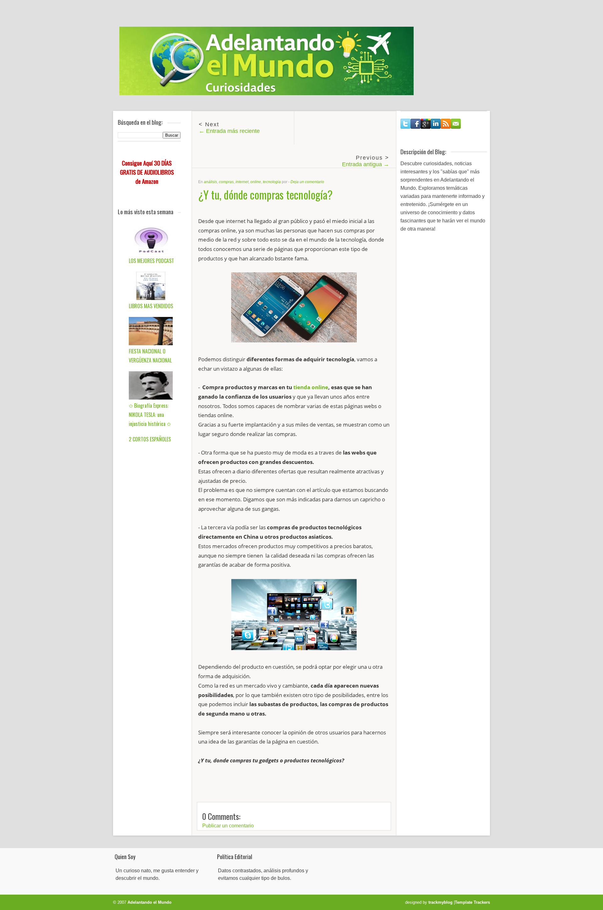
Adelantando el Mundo (149, 902)
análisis (210, 182)
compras (226, 182)
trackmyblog (440, 902)
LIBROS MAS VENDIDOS (151, 306)
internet (242, 182)
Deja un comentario (307, 182)
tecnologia (272, 182)
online (255, 182)
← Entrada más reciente (229, 131)
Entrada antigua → (365, 164)
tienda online (310, 387)
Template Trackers (472, 902)
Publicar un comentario (228, 825)
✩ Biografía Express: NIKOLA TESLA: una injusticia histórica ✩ (150, 415)
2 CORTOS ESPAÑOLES (150, 439)
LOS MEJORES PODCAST (151, 260)
